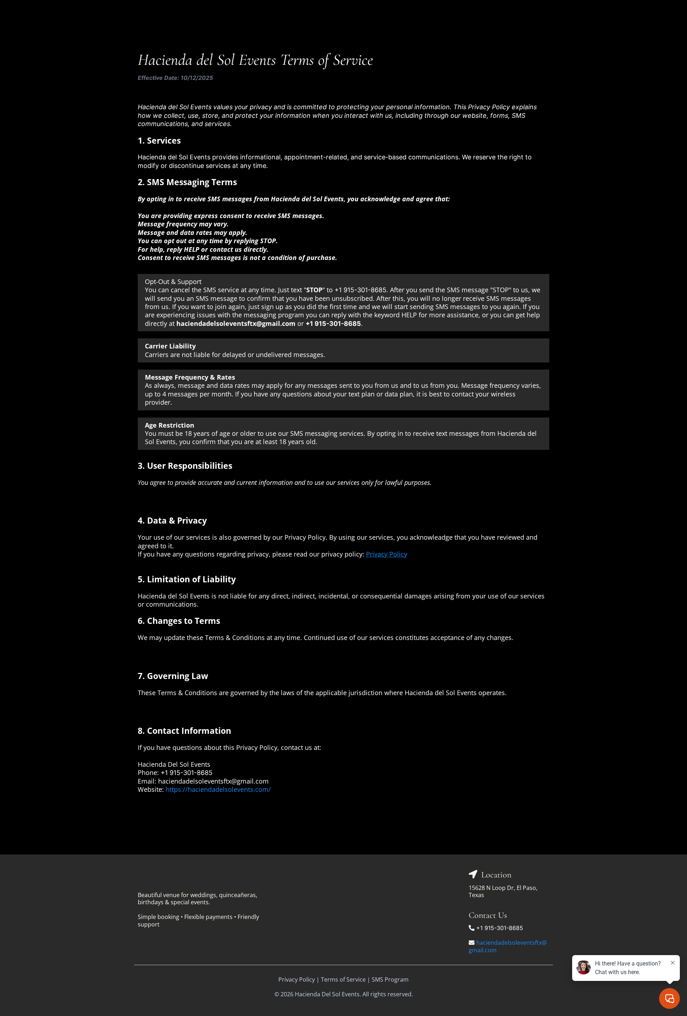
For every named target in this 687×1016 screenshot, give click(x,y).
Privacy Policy (296, 979)
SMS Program (390, 979)
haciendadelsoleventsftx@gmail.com (508, 946)
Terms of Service (343, 979)
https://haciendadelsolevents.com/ (218, 789)
